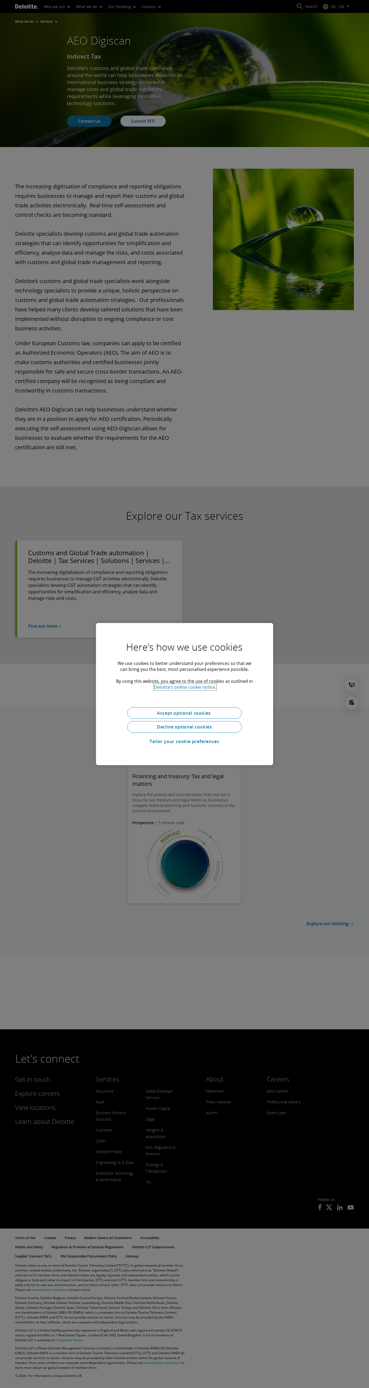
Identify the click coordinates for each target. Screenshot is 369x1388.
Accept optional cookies (184, 713)
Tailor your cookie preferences (184, 741)
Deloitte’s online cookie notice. (185, 687)
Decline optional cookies (184, 727)
